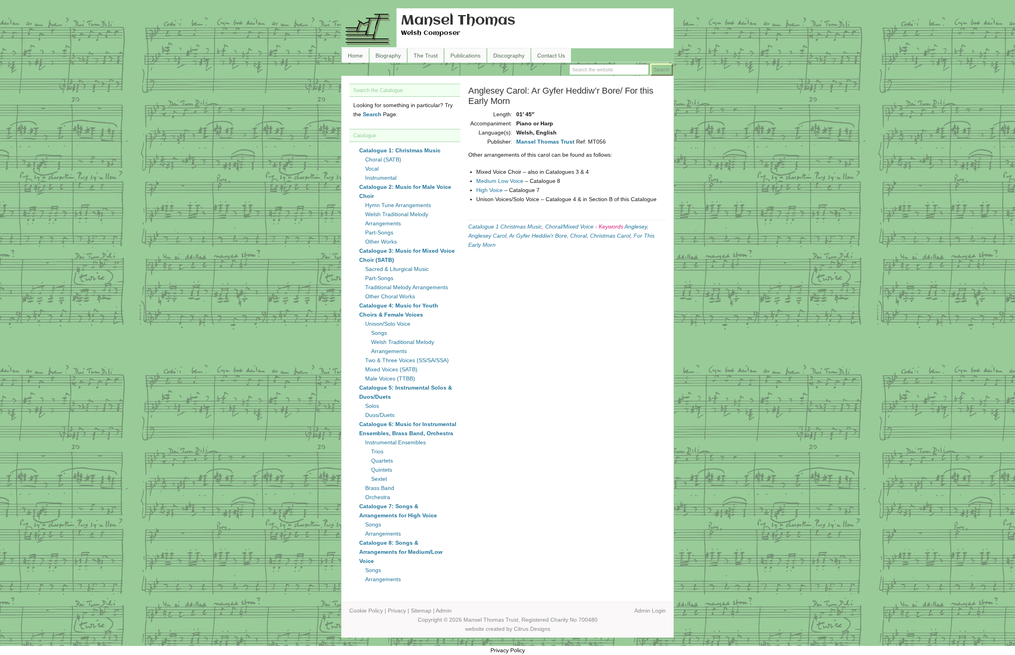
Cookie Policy (366, 610)
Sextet (379, 479)
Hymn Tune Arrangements (398, 205)
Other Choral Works (390, 296)
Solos (372, 406)
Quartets (382, 460)
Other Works (381, 241)
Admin (444, 610)
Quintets (381, 470)
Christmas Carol (610, 235)
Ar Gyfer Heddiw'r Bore (538, 235)
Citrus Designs (532, 629)
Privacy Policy (507, 650)
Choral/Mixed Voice (569, 226)
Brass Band (379, 488)
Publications (465, 55)
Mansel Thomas (458, 20)
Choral (578, 235)
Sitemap (421, 610)
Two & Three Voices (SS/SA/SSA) (407, 360)
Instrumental (380, 178)
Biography (388, 55)
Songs (379, 333)
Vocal (372, 168)
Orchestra (377, 497)
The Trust (426, 55)
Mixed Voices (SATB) (391, 369)
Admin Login (650, 610)
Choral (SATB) (383, 159)
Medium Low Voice (499, 181)
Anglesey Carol (487, 235)
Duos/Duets (380, 415)
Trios (377, 451)
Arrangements (383, 533)
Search (372, 114)
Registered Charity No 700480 (559, 620)
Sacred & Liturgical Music (397, 269)
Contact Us (551, 55)
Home (355, 55)
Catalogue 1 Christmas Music (505, 226)
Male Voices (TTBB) (390, 378)
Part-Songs (379, 232)
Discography (509, 55)
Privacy (397, 610)
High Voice (489, 190)
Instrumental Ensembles (395, 442)
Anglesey (635, 226)
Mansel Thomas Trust (545, 141)
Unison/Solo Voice (387, 324)
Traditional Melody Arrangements (406, 287)
